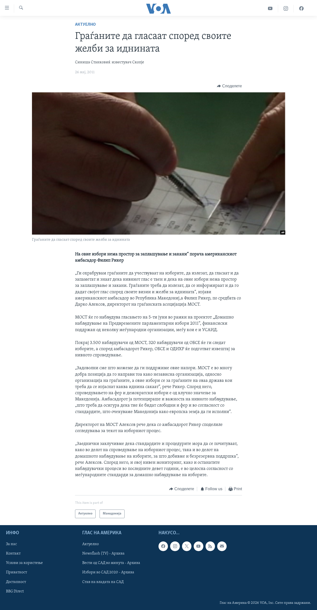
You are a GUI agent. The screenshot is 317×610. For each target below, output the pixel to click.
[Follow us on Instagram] (175, 546)
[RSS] (210, 546)
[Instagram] (286, 8)
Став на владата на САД (103, 582)
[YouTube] (270, 8)
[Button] (229, 86)
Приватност (16, 572)
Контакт (13, 554)
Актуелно (85, 25)
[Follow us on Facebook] (163, 546)
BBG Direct (15, 591)
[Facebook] (301, 8)
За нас (11, 544)
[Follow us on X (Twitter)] (186, 546)
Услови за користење (24, 563)
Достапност (16, 582)
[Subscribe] (222, 546)
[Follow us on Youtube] (198, 546)
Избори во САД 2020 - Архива (108, 572)
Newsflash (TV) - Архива (103, 554)
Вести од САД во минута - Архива (111, 563)
